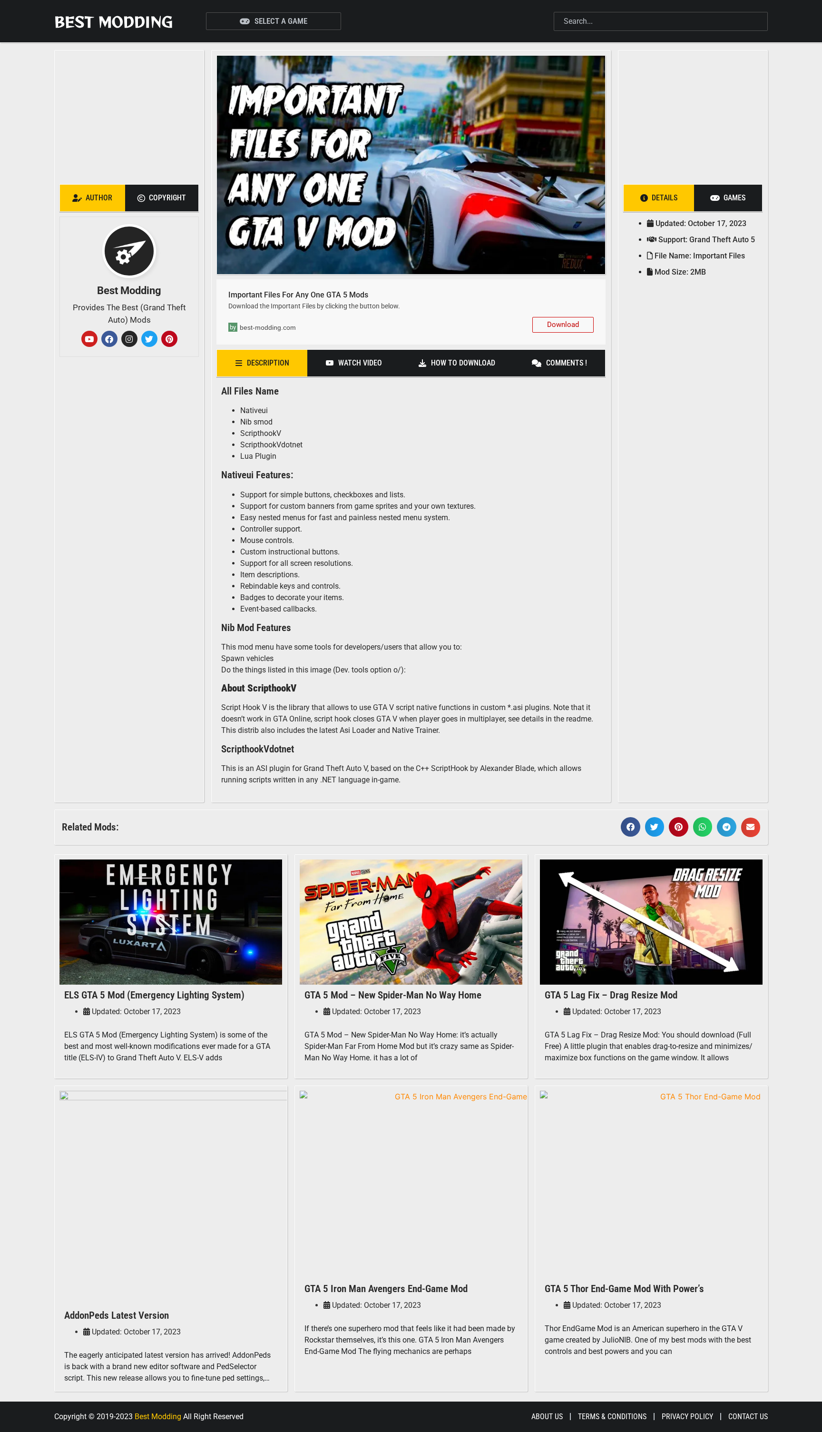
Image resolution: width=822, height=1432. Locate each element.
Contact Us (748, 1416)
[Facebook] (109, 339)
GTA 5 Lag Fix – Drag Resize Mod (611, 995)
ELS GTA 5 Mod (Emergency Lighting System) (154, 995)
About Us (547, 1416)
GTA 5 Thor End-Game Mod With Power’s (624, 1288)
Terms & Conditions (612, 1416)
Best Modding (113, 21)
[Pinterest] (169, 339)
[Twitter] (149, 339)
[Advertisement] (129, 114)
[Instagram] (129, 339)
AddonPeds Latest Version (116, 1315)
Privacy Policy (687, 1416)
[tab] (92, 198)
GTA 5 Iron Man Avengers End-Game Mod (386, 1288)
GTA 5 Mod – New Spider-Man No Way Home (392, 995)
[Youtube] (89, 339)
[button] (630, 827)
